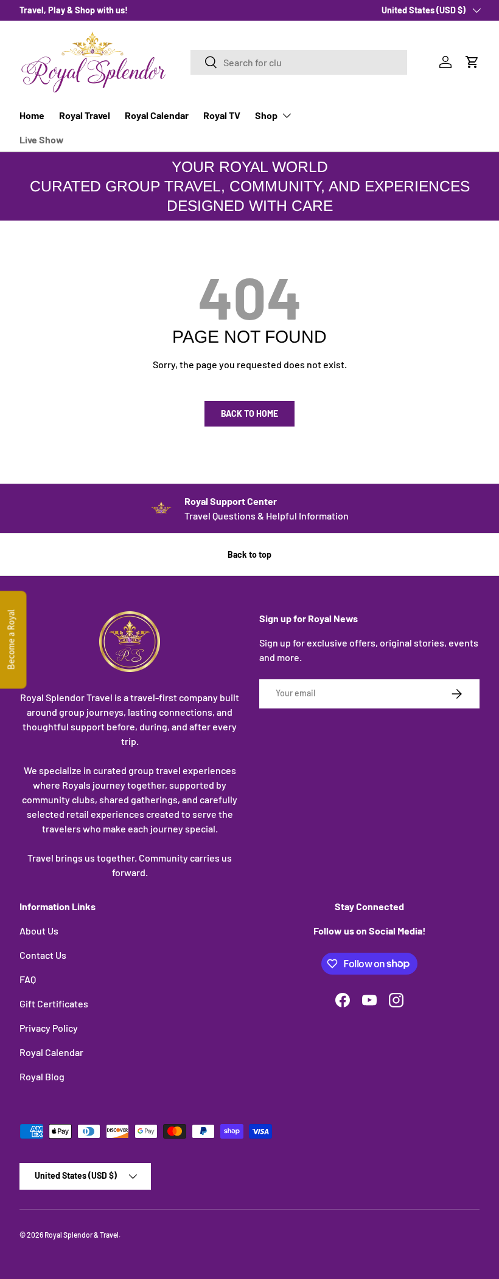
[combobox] (298, 62)
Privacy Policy (48, 1028)
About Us (38, 930)
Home (31, 115)
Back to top (249, 554)
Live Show (41, 139)
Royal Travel (84, 115)
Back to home (249, 413)
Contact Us (42, 955)
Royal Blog (42, 1076)
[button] (472, 62)
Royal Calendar (157, 115)
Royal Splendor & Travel (81, 1234)
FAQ (27, 979)
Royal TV (221, 115)
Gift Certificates (53, 1003)
